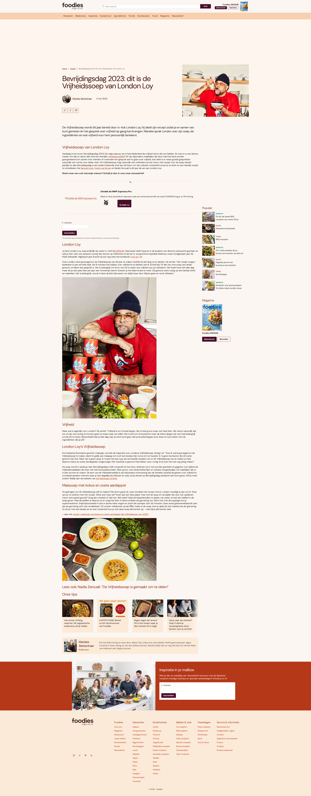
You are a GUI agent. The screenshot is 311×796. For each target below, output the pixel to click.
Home (64, 69)
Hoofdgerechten (140, 734)
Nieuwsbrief (119, 750)
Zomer (155, 727)
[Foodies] (79, 6)
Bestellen (233, 8)
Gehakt (156, 758)
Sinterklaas (202, 734)
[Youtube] (91, 755)
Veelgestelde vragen (226, 730)
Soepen (136, 727)
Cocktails (137, 781)
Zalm (155, 762)
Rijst (134, 769)
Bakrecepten (181, 730)
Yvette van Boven (102, 168)
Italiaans (156, 769)
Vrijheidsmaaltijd (116, 156)
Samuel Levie (87, 168)
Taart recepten (182, 754)
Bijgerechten (138, 742)
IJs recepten (181, 727)
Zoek (205, 6)
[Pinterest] (85, 755)
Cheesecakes (182, 750)
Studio (117, 746)
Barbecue (157, 730)
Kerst (200, 738)
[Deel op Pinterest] (76, 110)
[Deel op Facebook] (70, 110)
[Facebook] (80, 755)
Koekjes (179, 734)
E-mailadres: (67, 223)
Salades (136, 754)
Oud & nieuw (203, 742)
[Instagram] (74, 755)
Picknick (156, 734)
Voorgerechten (139, 730)
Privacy (220, 742)
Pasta (135, 762)
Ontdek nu (124, 205)
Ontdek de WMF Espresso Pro (115, 191)
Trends (72, 69)
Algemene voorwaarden (227, 738)
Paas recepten (204, 727)
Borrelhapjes (138, 746)
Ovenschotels (138, 777)
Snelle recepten (160, 750)
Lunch (135, 750)
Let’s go (134, 256)
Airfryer (156, 738)
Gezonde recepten (161, 754)
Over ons (118, 727)
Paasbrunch (203, 730)
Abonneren (220, 8)
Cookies (220, 746)
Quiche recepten (183, 742)
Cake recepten (182, 738)
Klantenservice (223, 727)
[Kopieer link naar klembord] (64, 110)
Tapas (135, 758)
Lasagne (136, 773)
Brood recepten (183, 746)
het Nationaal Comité (106, 478)
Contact (220, 734)
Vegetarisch (158, 742)
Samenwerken (120, 742)
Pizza (135, 765)
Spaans (156, 765)
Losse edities (120, 738)
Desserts (136, 738)
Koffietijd (119, 251)
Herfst (155, 773)
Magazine (118, 730)
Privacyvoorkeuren (225, 750)
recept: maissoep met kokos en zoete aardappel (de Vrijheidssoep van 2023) (110, 514)
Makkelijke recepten (161, 746)
